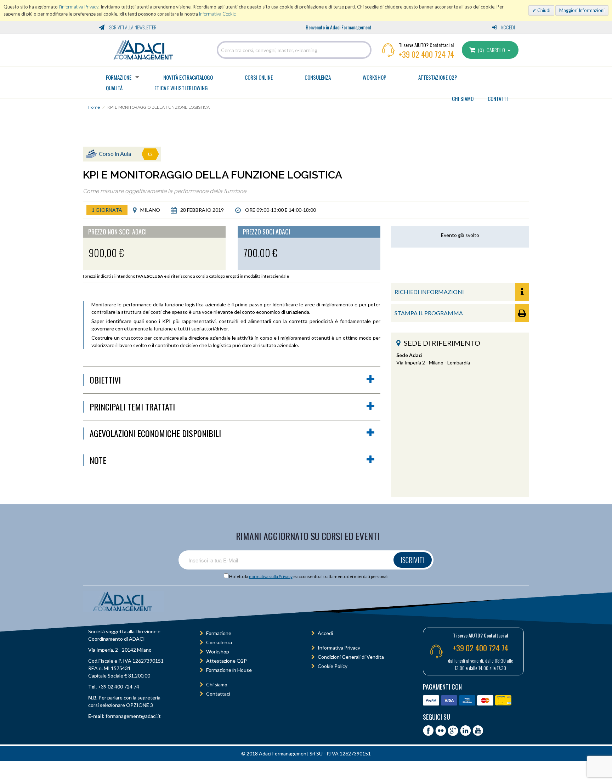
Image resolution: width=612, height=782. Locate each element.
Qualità (114, 88)
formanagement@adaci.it (132, 716)
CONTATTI (498, 98)
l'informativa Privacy (78, 7)
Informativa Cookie (217, 14)
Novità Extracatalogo (188, 77)
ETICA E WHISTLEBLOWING (181, 88)
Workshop (374, 77)
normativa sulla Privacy (271, 576)
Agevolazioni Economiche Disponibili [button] (155, 433)
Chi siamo (216, 684)
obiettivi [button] (105, 380)
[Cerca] (364, 50)
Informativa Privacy (339, 648)
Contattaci (218, 694)
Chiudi (543, 10)
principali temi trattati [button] (132, 407)
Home (94, 107)
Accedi (507, 27)
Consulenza (318, 77)
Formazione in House (229, 670)
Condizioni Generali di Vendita (351, 657)
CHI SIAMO (463, 98)
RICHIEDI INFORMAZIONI (429, 291)
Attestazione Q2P (437, 77)
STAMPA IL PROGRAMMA (429, 313)
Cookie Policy (332, 666)
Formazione (118, 77)
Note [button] (98, 460)
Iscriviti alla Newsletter (132, 27)
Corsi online (259, 77)
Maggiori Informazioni (582, 10)
